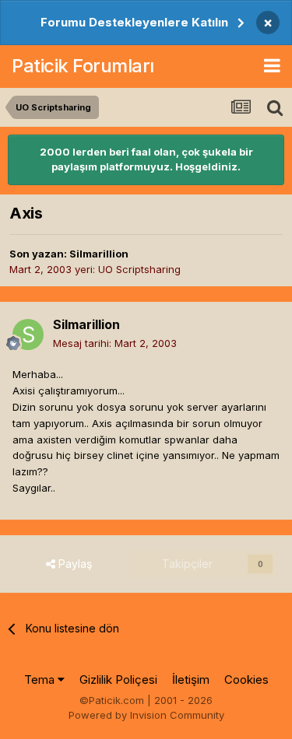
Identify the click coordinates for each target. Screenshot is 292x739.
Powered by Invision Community (146, 715)
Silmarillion (98, 253)
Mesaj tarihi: (115, 343)
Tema (41, 679)
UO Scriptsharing (139, 269)
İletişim (190, 679)
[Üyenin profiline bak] (28, 334)
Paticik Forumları (83, 65)
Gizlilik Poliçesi (118, 679)
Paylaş (73, 563)
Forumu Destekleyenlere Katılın (134, 22)
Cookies (246, 679)
